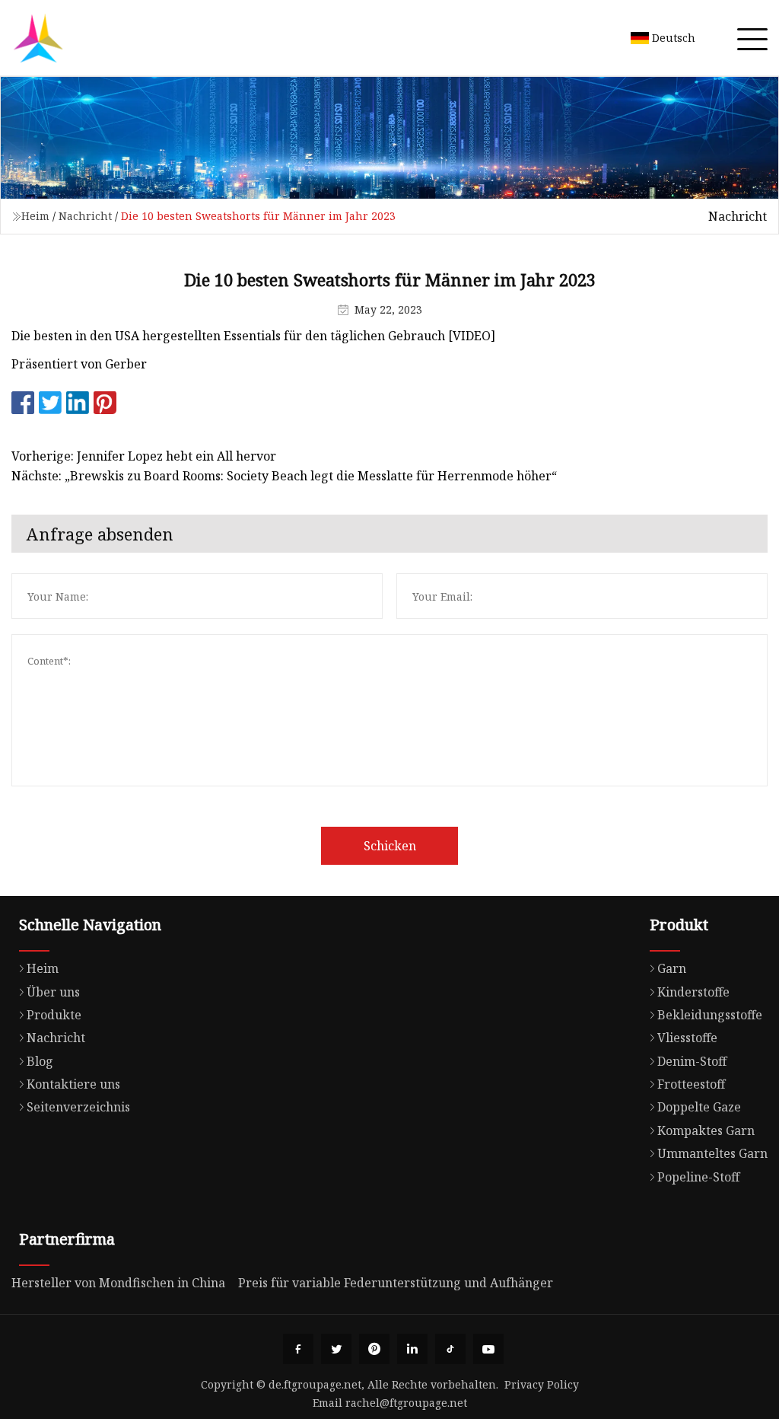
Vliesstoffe (687, 1037)
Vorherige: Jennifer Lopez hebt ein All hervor (143, 456)
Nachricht (85, 216)
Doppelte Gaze (699, 1107)
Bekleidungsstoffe (709, 1014)
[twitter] (336, 1349)
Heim (35, 216)
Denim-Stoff (692, 1061)
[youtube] (488, 1349)
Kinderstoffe (693, 992)
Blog (40, 1061)
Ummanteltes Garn (712, 1153)
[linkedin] (412, 1349)
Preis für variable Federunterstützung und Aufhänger (395, 1282)
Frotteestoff (691, 1084)
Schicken (390, 845)
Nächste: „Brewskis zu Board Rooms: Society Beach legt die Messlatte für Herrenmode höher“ (284, 475)
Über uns (53, 992)
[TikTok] (450, 1349)
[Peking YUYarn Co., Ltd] (38, 38)
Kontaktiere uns (73, 1084)
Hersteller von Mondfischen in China (118, 1282)
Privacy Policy (541, 1384)
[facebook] (298, 1349)
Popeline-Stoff (698, 1177)
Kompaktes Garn (706, 1130)
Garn (671, 968)
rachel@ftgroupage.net (406, 1402)
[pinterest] (374, 1349)
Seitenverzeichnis (78, 1107)
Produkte (54, 1014)
